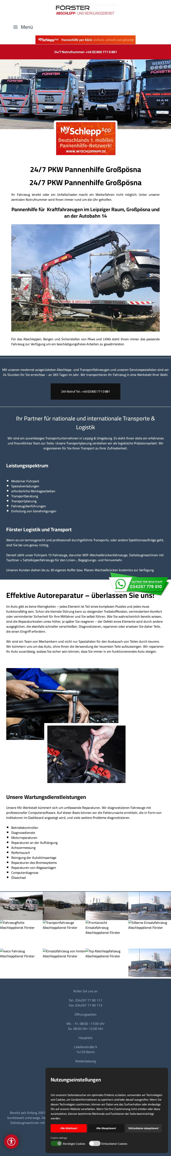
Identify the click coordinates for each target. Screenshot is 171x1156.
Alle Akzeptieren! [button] (106, 1128)
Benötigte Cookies (74, 1143)
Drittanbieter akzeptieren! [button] (143, 1128)
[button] (23, 27)
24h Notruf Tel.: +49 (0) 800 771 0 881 (85, 391)
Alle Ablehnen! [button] (68, 1128)
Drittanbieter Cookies (114, 1143)
